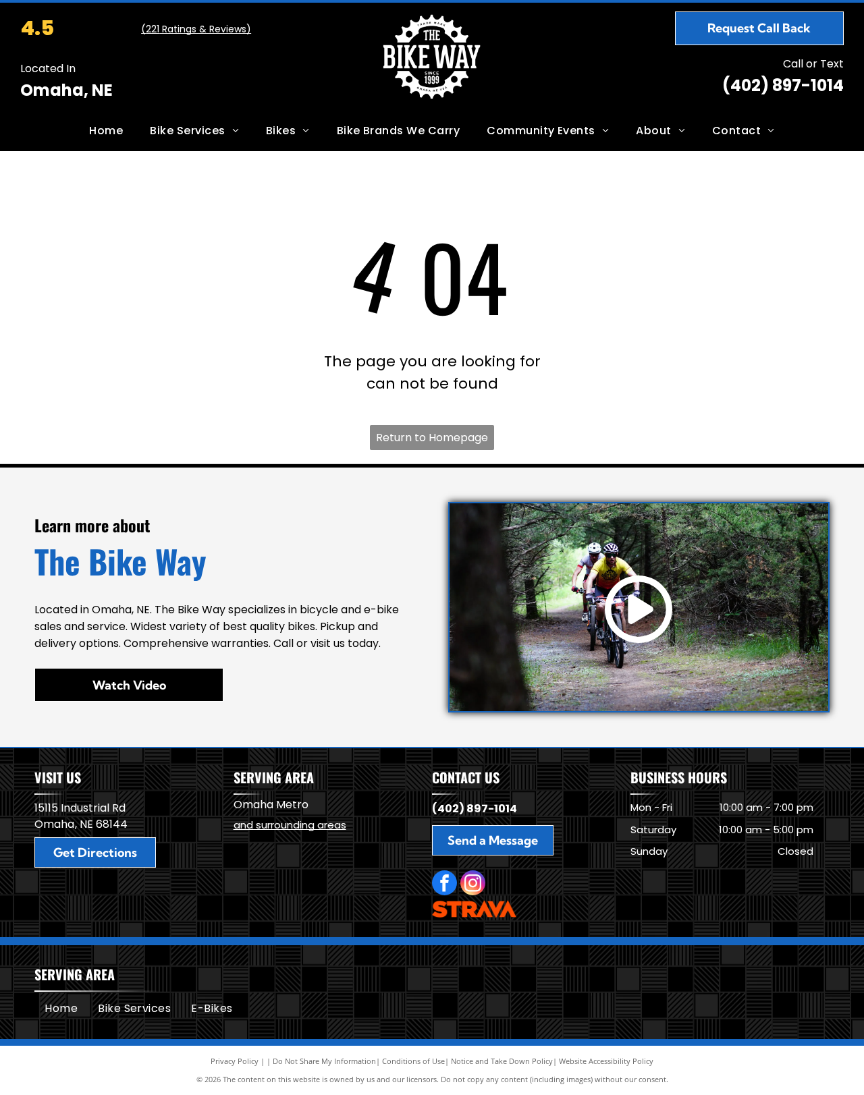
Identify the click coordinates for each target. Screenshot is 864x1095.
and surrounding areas (290, 825)
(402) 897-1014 (783, 85)
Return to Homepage (432, 437)
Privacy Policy (235, 1061)
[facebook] (444, 884)
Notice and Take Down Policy (502, 1061)
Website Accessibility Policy (606, 1061)
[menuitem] (106, 130)
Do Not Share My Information (324, 1061)
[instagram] (472, 884)
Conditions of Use (413, 1061)
